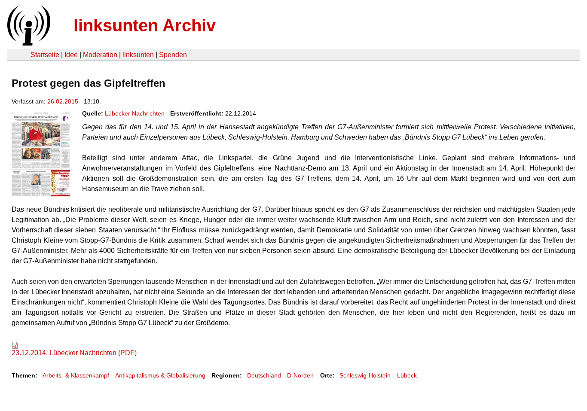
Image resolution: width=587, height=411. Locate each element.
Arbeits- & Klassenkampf (76, 375)
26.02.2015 (62, 101)
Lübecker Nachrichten (135, 113)
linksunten (138, 54)
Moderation (100, 54)
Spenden (173, 54)
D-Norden (300, 375)
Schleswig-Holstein (365, 375)
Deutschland (264, 375)
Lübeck (407, 375)
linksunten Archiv (144, 25)
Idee (71, 54)
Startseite (45, 54)
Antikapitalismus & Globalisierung (160, 375)
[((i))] (27, 43)
